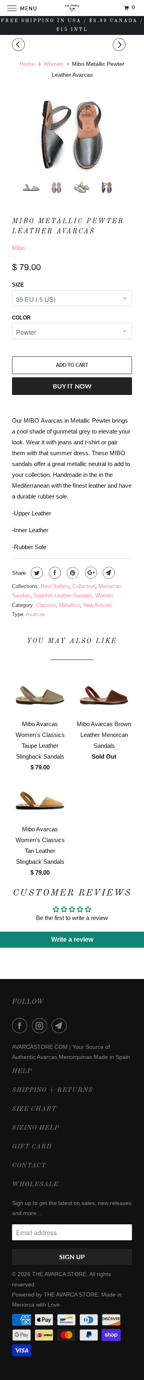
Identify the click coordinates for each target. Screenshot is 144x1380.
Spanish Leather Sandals (63, 595)
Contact (29, 1165)
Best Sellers (55, 586)
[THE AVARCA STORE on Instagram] (41, 1025)
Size (18, 285)
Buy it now (72, 386)
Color (21, 318)
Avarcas (35, 614)
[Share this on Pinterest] (72, 573)
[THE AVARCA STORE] (72, 8)
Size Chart (34, 1109)
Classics (46, 605)
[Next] (120, 44)
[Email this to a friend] (108, 573)
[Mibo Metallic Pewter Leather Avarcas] (72, 134)
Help (22, 1071)
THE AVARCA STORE (59, 1274)
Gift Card (32, 1147)
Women (104, 595)
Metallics (69, 605)
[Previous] (19, 44)
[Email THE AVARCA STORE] (61, 1025)
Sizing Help (35, 1128)
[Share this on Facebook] (54, 573)
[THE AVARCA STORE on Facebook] (21, 1025)
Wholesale (35, 1184)
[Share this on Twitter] (36, 573)
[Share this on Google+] (90, 573)
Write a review (72, 939)
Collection (83, 586)
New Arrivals (97, 605)
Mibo (18, 247)
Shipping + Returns (52, 1090)
